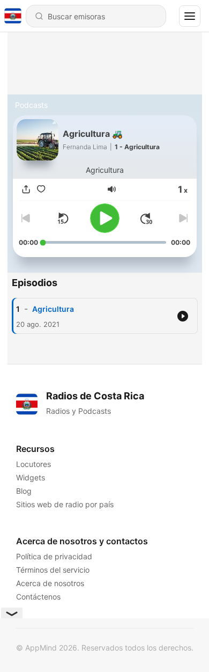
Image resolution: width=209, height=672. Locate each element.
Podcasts (31, 104)
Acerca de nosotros (50, 583)
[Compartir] (26, 189)
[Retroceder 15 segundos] (62, 218)
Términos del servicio (52, 569)
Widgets (30, 477)
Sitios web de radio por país (65, 504)
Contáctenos (38, 596)
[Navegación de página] (189, 16)
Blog (24, 490)
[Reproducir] (105, 218)
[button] (112, 189)
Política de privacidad (54, 556)
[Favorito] (41, 189)
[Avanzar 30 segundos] (146, 218)
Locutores (33, 464)
